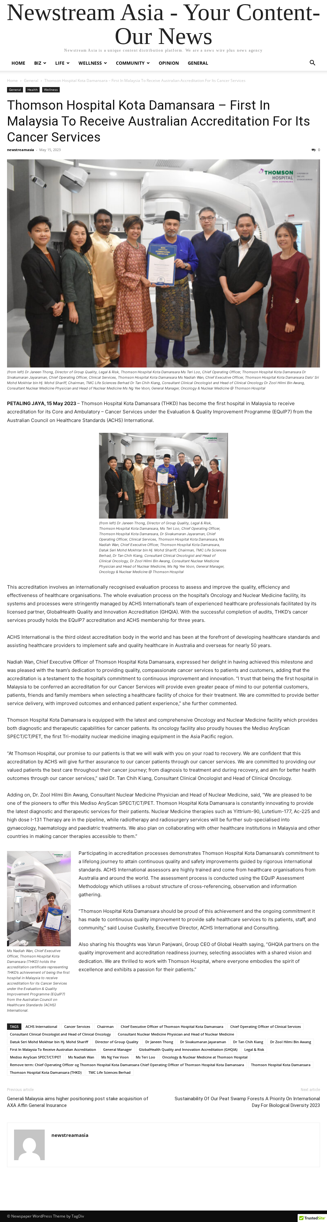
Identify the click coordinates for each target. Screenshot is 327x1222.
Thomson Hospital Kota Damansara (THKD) (45, 1072)
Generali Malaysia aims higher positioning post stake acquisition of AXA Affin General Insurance (77, 1102)
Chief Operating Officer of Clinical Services (265, 1026)
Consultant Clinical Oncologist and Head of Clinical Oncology (60, 1034)
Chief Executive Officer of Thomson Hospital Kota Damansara (172, 1026)
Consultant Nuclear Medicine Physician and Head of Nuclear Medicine (176, 1034)
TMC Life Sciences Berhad (109, 1072)
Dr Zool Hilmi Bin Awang (290, 1041)
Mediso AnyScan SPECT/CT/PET (35, 1057)
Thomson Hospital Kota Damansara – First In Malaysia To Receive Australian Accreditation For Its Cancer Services (158, 121)
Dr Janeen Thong (159, 1041)
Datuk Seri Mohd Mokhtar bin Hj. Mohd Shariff (49, 1041)
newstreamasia (20, 149)
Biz (37, 63)
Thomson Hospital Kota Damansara (280, 1064)
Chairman (105, 1026)
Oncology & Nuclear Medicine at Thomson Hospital (204, 1057)
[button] (312, 64)
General (198, 63)
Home (18, 63)
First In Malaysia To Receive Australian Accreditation (53, 1049)
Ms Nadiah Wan (81, 1057)
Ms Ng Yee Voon (115, 1057)
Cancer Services (77, 1026)
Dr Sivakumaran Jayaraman (203, 1041)
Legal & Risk (254, 1049)
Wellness (90, 63)
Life (60, 63)
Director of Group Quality (116, 1041)
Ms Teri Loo (145, 1057)
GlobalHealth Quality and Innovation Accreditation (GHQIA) (188, 1049)
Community (130, 63)
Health (32, 89)
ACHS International (41, 1026)
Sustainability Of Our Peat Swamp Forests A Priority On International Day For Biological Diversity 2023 (247, 1102)
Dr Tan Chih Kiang (248, 1041)
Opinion (169, 63)
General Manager (117, 1049)
